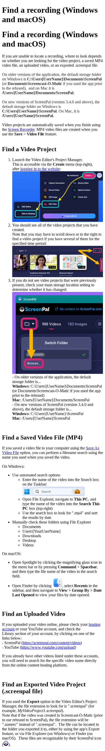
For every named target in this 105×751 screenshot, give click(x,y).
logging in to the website (40, 169)
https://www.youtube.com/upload (48, 647)
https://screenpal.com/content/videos (52, 643)
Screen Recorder (21, 129)
